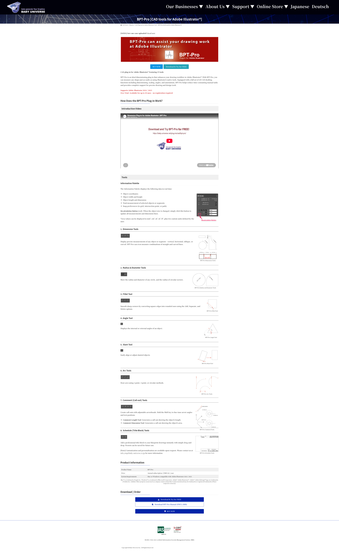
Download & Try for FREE (176, 66)
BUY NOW (156, 66)
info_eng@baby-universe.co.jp (133, 453)
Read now (151, 33)
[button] (169, 499)
